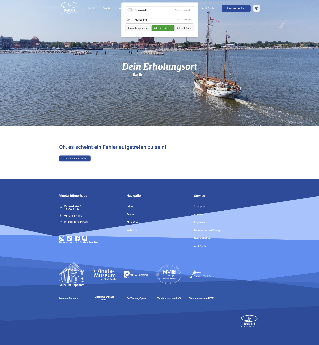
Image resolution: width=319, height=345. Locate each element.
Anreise (198, 214)
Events (106, 8)
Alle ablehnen (184, 28)
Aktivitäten (133, 222)
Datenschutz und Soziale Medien (78, 242)
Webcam (256, 8)
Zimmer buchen (236, 8)
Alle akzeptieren (162, 28)
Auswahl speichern (138, 28)
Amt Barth (208, 8)
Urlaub (91, 8)
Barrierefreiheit (202, 238)
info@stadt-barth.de (76, 221)
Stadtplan (200, 206)
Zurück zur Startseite (75, 158)
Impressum (200, 222)
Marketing (141, 19)
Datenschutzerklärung (207, 230)
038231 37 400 (73, 215)
